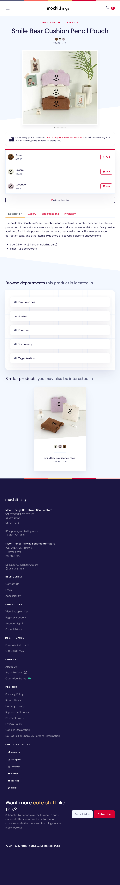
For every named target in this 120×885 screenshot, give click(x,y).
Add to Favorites (61, 200)
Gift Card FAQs (14, 651)
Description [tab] (15, 214)
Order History (13, 629)
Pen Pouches (26, 302)
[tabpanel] (60, 236)
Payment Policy (14, 718)
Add (108, 157)
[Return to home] (58, 8)
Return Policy (13, 700)
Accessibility (13, 596)
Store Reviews (14, 672)
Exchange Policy (15, 706)
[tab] (54, 127)
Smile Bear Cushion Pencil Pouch (60, 31)
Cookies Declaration (17, 730)
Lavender (21, 184)
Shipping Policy (14, 694)
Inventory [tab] (70, 214)
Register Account (15, 617)
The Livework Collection (60, 22)
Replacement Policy (17, 712)
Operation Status (16, 678)
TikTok (14, 787)
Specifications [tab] (50, 214)
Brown (19, 155)
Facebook (16, 752)
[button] (60, 87)
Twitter (15, 773)
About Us (11, 666)
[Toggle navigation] (7, 8)
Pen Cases (21, 316)
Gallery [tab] (32, 214)
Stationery (25, 344)
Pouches (24, 330)
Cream (20, 170)
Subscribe (106, 814)
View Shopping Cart (17, 611)
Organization (26, 358)
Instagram (16, 759)
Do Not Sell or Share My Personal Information (32, 736)
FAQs (8, 590)
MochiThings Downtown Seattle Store (64, 137)
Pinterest (16, 766)
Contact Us (12, 584)
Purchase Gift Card (17, 645)
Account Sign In (14, 623)
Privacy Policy (13, 724)
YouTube (16, 780)
